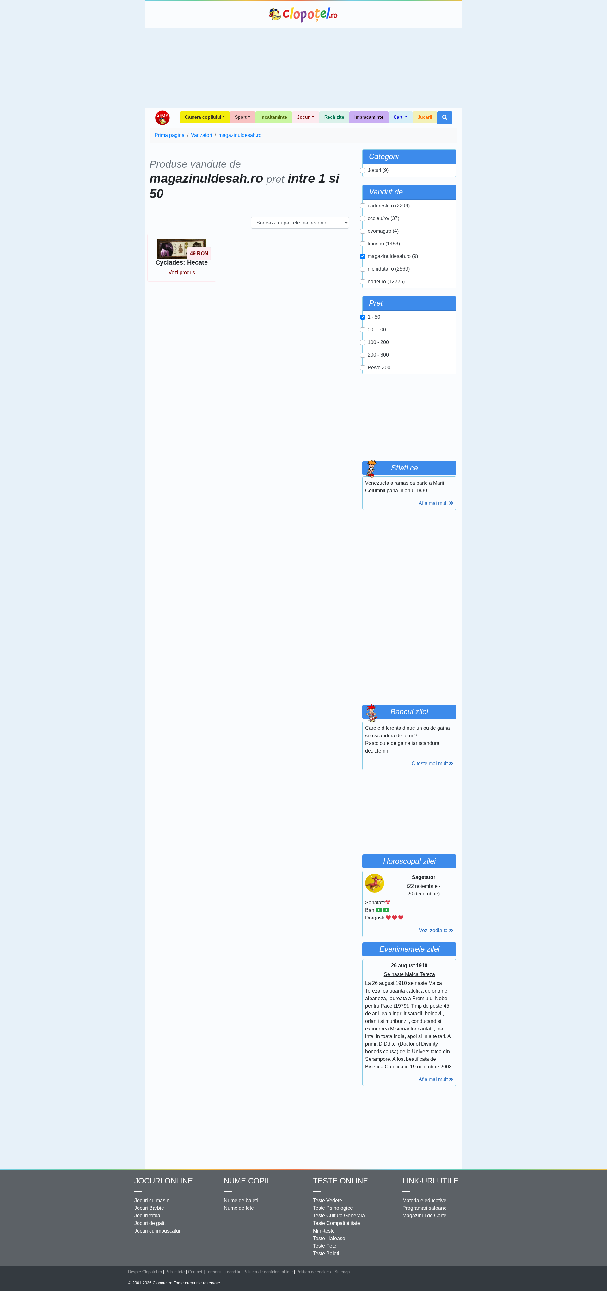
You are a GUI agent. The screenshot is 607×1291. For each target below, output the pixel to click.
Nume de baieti (241, 1200)
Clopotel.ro (303, 14)
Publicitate (175, 1271)
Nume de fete (239, 1208)
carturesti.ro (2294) (389, 205)
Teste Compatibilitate (336, 1223)
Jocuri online (163, 1181)
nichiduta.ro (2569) (389, 269)
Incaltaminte (274, 117)
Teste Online (340, 1181)
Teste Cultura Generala (339, 1215)
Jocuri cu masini (152, 1200)
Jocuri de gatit (150, 1223)
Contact (195, 1271)
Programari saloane (424, 1208)
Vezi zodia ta (434, 930)
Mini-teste (324, 1230)
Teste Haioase (329, 1238)
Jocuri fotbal (148, 1215)
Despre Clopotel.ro (145, 1271)
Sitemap (342, 1271)
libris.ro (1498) (384, 243)
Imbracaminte (368, 117)
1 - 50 (374, 317)
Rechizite (334, 117)
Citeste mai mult (430, 763)
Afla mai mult (434, 503)
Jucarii (425, 117)
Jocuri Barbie (149, 1208)
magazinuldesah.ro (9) (393, 256)
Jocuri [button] (304, 117)
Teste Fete (324, 1246)
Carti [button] (399, 117)
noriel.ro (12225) (386, 281)
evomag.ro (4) (383, 231)
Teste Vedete (327, 1200)
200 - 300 (378, 355)
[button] (444, 117)
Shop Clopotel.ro (162, 117)
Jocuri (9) (378, 170)
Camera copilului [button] (203, 117)
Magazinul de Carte (424, 1215)
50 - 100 (377, 329)
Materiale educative (424, 1200)
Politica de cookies (313, 1271)
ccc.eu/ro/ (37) (383, 218)
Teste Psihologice (333, 1208)
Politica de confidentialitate (268, 1271)
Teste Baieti (326, 1253)
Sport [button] (241, 117)
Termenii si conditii (223, 1271)
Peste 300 (379, 367)
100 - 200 (378, 342)
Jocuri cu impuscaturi (158, 1230)
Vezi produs (182, 272)
